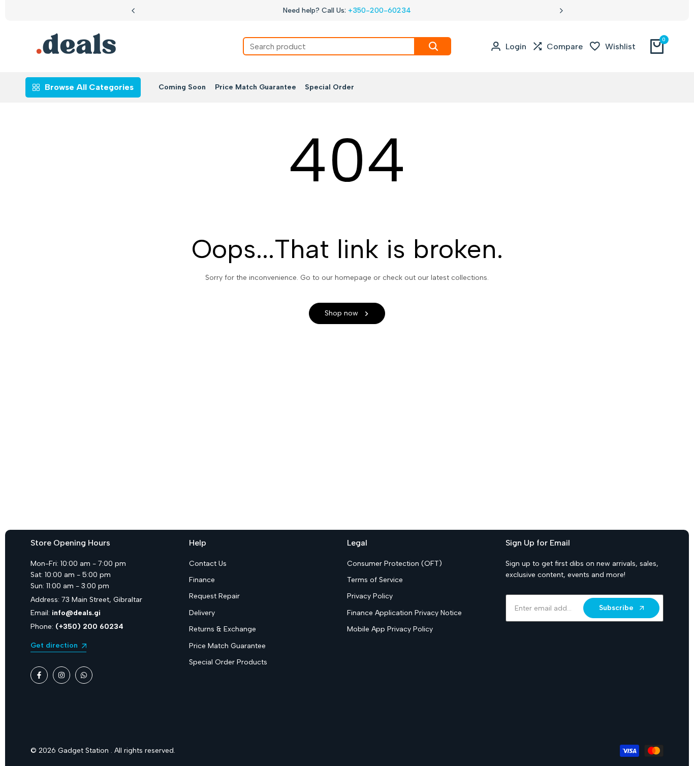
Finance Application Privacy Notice (404, 613)
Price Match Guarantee (227, 646)
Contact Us (208, 563)
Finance (202, 580)
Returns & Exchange (222, 629)
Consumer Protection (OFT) (394, 563)
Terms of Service (375, 580)
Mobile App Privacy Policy (390, 629)
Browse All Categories (89, 87)
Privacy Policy (370, 596)
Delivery (202, 613)
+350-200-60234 (379, 10)
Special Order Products (228, 662)
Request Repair (214, 596)
